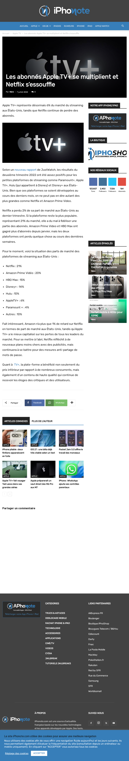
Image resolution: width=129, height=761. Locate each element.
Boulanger (93, 618)
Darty (91, 639)
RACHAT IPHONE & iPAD (57, 623)
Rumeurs (69, 26)
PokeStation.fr (96, 660)
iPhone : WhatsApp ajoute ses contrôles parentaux (69, 484)
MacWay (92, 654)
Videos (49, 648)
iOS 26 (45, 26)
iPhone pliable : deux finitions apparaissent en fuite (13, 452)
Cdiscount (93, 634)
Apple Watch (102, 26)
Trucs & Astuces (55, 613)
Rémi (12, 92)
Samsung (93, 680)
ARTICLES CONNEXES (16, 421)
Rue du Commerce (98, 675)
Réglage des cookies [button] (16, 753)
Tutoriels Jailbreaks (58, 663)
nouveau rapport (25, 169)
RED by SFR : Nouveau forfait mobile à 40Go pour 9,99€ (107, 312)
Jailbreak (51, 658)
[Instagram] (98, 723)
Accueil (24, 26)
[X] (106, 723)
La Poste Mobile (96, 649)
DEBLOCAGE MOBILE (56, 618)
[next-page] (10, 494)
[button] (123, 26)
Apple (34, 26)
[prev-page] (4, 494)
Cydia (48, 653)
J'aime (93, 179)
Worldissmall (94, 691)
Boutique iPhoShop (98, 623)
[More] (71, 402)
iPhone (80, 26)
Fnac (91, 644)
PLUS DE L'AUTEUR (42, 421)
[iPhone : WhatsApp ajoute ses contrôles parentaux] (71, 469)
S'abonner (122, 179)
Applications (53, 638)
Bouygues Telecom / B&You (103, 628)
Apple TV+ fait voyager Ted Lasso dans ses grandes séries (13, 484)
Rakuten (92, 665)
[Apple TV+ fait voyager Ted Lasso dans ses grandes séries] (14, 469)
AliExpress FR (95, 613)
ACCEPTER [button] (39, 753)
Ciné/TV (49, 643)
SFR (90, 686)
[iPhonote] (64, 11)
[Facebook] (91, 723)
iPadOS (57, 26)
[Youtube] (113, 723)
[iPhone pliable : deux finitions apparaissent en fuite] (14, 438)
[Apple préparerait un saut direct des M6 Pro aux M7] (43, 469)
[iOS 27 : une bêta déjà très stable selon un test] (43, 438)
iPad (90, 26)
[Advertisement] (107, 217)
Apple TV (17, 33)
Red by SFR (94, 670)
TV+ (16, 364)
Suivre (102, 179)
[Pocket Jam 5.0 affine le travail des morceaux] (71, 438)
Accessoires (52, 633)
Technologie (52, 628)
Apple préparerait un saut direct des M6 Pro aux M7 (42, 484)
